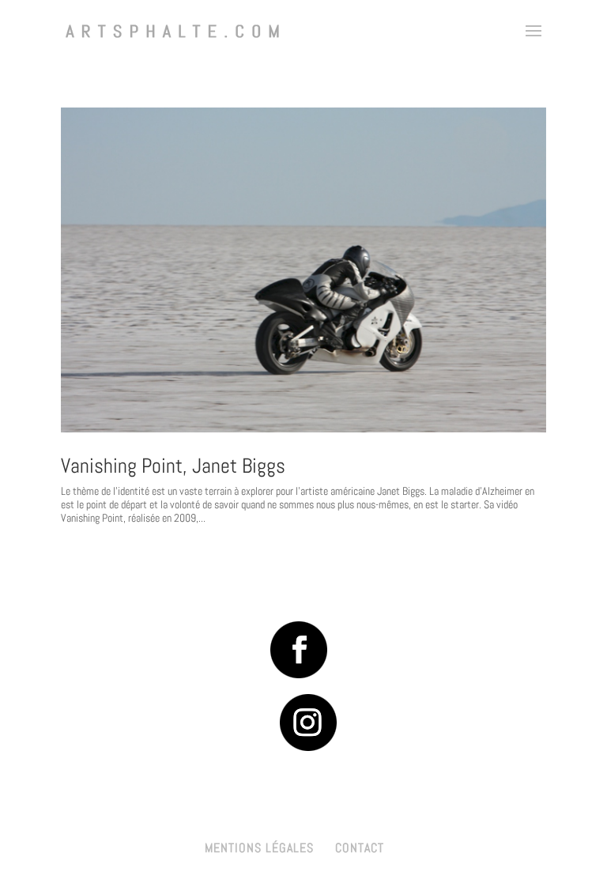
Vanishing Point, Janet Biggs (173, 466)
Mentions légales (259, 848)
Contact (359, 848)
